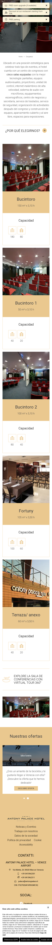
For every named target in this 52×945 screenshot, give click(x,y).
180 (12, 236)
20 (21, 340)
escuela (21, 224)
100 (12, 548)
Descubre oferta (26, 788)
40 (12, 340)
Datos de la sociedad (26, 835)
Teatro (12, 432)
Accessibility (26, 844)
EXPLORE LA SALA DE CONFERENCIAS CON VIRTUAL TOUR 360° (28, 679)
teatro (12, 224)
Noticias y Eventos (26, 826)
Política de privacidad (19, 840)
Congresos (29, 57)
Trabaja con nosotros (26, 831)
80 (21, 236)
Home (20, 57)
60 (21, 548)
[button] (18, 721)
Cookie (38, 840)
